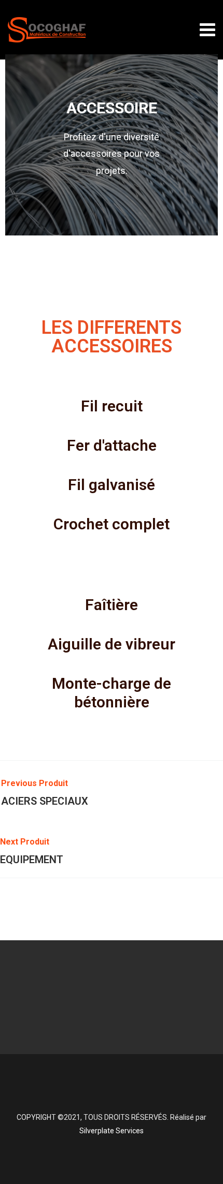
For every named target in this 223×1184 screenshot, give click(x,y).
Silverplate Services (111, 1131)
